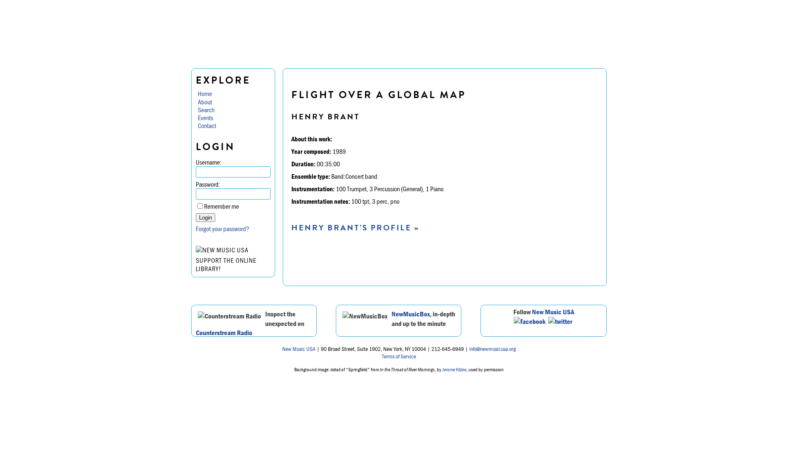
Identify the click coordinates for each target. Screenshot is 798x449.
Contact (207, 125)
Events (205, 117)
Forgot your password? (222, 228)
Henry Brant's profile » (355, 228)
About (205, 102)
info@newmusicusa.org (492, 349)
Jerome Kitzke (454, 369)
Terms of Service (399, 356)
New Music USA (553, 311)
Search (206, 110)
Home (205, 93)
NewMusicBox (411, 313)
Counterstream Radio (224, 332)
